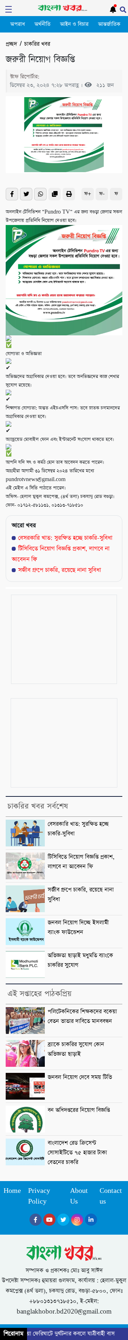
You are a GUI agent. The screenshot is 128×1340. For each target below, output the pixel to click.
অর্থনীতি (42, 24)
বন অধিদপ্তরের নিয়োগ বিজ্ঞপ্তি (79, 1110)
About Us (79, 1196)
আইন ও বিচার (74, 24)
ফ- (102, 193)
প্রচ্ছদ (11, 44)
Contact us (111, 1196)
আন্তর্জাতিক (109, 24)
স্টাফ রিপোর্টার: (24, 76)
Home (12, 1191)
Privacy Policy (39, 1196)
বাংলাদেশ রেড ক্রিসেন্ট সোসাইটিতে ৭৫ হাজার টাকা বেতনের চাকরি (77, 1152)
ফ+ (87, 193)
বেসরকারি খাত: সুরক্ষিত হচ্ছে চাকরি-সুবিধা (65, 538)
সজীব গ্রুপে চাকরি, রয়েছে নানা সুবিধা (59, 570)
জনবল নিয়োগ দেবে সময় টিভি (80, 1077)
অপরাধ (17, 24)
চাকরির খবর (37, 44)
